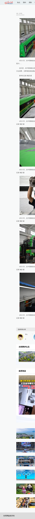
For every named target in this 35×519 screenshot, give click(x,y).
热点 (18, 2)
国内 (24, 2)
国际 (30, 2)
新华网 (20, 13)
